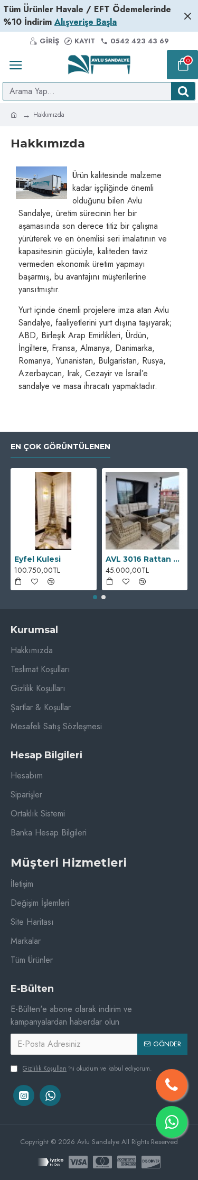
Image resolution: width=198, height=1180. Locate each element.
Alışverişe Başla (85, 22)
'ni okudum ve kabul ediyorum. (87, 1068)
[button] (95, 597)
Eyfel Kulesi (37, 559)
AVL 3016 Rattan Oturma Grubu (145, 559)
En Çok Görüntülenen (60, 446)
